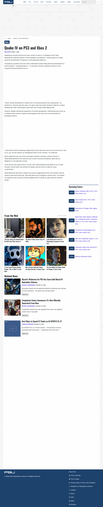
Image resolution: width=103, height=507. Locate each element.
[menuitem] (24, 2)
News (42, 2)
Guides (56, 2)
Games (69, 2)
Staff (72, 497)
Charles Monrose (27, 324)
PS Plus (35, 2)
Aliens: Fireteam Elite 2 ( (83, 191)
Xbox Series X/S (80, 193)
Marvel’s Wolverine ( (81, 256)
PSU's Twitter (74, 479)
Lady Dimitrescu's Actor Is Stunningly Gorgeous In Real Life (55, 241)
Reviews (62, 2)
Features (48, 2)
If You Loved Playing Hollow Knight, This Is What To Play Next (12, 269)
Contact (73, 490)
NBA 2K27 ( (79, 239)
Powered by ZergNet (61, 215)
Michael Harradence (28, 285)
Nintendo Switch (85, 219)
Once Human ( (79, 200)
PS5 (30, 2)
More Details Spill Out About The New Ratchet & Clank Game (35, 268)
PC (92, 191)
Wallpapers (76, 2)
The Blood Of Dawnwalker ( (84, 230)
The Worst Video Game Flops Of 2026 (35, 240)
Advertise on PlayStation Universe (81, 486)
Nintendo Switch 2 (88, 239)
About (72, 493)
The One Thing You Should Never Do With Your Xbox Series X (14, 240)
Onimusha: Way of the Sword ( (85, 247)
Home (24, 2)
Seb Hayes (7, 52)
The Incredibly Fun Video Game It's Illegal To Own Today (56, 268)
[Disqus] (35, 401)
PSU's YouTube (75, 475)
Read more (25, 294)
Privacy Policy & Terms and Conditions (82, 483)
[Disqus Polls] (35, 359)
